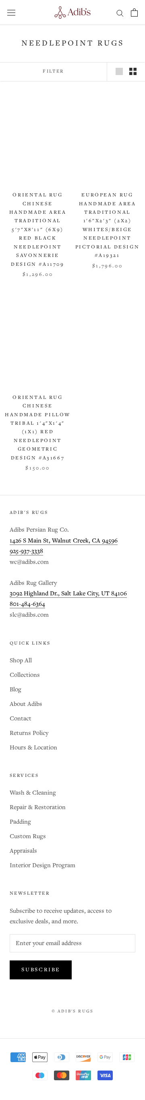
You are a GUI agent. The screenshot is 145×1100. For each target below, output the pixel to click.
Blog (15, 689)
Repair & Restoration (38, 807)
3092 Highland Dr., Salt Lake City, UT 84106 (68, 593)
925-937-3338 (26, 551)
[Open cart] (134, 12)
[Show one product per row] (119, 71)
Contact (20, 718)
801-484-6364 (27, 604)
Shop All (21, 660)
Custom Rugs (28, 836)
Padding (20, 822)
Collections (25, 675)
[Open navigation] (11, 12)
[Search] (120, 12)
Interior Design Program (42, 865)
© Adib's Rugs (73, 1011)
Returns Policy (29, 733)
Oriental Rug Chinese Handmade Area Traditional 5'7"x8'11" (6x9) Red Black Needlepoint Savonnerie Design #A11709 (37, 229)
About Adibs (26, 704)
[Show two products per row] (133, 71)
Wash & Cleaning (33, 793)
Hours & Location (33, 747)
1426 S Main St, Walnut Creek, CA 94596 (64, 541)
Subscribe (40, 969)
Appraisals (23, 851)
